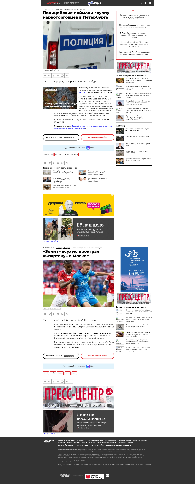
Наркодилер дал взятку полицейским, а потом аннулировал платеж (96, 172)
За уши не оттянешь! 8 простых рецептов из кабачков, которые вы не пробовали (139, 80)
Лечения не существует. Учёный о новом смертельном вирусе (137, 326)
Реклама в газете (73, 443)
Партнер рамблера (77, 475)
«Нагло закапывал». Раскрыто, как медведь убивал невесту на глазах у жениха (138, 88)
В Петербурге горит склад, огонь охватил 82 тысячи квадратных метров (134, 35)
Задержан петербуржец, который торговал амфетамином (64, 186)
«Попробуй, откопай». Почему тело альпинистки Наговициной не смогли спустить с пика (138, 102)
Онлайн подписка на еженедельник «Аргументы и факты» (126, 440)
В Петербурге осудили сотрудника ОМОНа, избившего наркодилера (64, 180)
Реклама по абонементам (107, 443)
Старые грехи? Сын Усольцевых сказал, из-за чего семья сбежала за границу (138, 110)
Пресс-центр (81, 440)
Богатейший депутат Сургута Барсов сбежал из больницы (138, 159)
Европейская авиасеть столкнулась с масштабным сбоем (138, 129)
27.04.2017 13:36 (48, 9)
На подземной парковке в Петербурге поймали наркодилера (97, 180)
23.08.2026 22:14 (48, 248)
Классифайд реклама (65, 445)
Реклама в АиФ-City (126, 443)
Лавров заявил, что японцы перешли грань (138, 144)
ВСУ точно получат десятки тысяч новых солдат (137, 137)
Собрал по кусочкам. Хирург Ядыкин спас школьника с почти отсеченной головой (139, 311)
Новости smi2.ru (50, 241)
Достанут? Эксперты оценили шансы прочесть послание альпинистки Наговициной (139, 319)
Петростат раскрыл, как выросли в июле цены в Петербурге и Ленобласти (134, 17)
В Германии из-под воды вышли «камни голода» (136, 152)
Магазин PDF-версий (95, 440)
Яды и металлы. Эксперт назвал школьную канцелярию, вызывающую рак (137, 117)
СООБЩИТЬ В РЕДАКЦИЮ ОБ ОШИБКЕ (118, 445)
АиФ (57, 70)
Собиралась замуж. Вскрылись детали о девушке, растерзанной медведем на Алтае (137, 341)
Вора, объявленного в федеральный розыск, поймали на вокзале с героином (83, 127)
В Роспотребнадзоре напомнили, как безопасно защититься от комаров (134, 26)
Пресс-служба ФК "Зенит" (52, 309)
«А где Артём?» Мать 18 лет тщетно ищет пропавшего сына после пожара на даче (138, 349)
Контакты (61, 443)
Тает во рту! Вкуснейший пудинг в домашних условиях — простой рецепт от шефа (138, 334)
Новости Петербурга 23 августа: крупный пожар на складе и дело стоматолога (134, 44)
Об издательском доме (66, 440)
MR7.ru (82, 92)
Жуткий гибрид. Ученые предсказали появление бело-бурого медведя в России (139, 95)
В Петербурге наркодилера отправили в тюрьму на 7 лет (63, 172)
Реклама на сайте (88, 443)
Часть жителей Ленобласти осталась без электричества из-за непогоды (134, 53)
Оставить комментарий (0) (97, 137)
